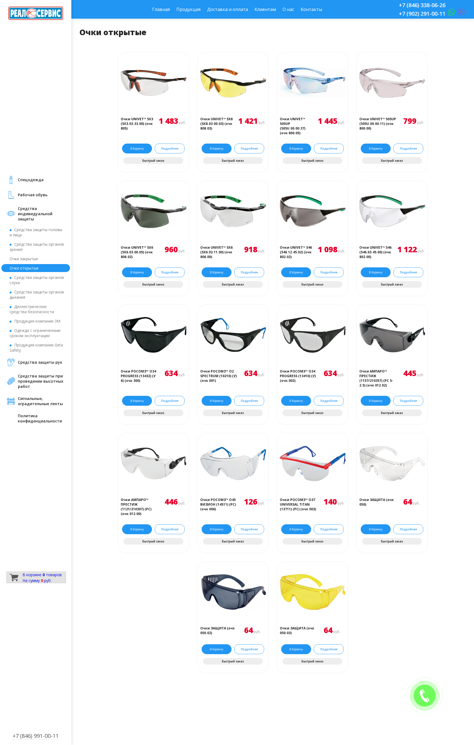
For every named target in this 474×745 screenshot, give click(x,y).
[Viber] (460, 13)
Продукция (188, 9)
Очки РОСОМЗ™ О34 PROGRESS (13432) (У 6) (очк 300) (138, 376)
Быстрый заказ (153, 161)
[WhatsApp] (450, 13)
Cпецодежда (31, 179)
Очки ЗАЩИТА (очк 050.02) (217, 630)
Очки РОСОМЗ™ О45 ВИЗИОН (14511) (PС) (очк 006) (218, 504)
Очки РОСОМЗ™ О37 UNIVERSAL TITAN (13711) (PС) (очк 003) (298, 504)
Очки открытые (24, 268)
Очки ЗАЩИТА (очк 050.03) (297, 630)
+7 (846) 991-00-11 (36, 736)
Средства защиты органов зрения (37, 247)
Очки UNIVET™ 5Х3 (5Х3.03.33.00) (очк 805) (137, 124)
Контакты (311, 9)
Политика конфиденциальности (40, 418)
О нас (288, 9)
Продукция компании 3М (37, 321)
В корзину (137, 148)
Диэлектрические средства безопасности (32, 309)
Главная (161, 9)
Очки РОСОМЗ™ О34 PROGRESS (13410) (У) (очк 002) (298, 376)
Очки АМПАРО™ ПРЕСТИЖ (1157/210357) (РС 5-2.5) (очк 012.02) (376, 378)
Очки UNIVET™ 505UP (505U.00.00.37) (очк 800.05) (292, 126)
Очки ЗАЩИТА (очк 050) (376, 502)
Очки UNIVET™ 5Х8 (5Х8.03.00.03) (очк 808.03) (216, 124)
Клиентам (265, 9)
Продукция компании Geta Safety (36, 347)
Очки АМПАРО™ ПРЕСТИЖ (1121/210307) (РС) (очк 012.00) (136, 506)
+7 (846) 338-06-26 (422, 5)
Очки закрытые (24, 258)
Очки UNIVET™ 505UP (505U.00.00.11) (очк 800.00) (377, 124)
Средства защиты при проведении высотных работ (40, 381)
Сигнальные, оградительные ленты (40, 401)
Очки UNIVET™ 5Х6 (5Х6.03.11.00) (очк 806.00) (216, 252)
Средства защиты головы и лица (36, 232)
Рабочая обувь (32, 194)
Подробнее (169, 148)
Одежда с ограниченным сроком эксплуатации (35, 333)
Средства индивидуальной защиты (35, 214)
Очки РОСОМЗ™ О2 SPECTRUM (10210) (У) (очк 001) (218, 376)
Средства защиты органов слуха (37, 280)
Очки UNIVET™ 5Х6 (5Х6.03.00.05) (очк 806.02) (137, 252)
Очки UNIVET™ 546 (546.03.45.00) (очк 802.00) (375, 252)
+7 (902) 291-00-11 (422, 13)
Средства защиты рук (40, 362)
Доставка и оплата (227, 9)
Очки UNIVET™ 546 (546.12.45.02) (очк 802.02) (296, 252)
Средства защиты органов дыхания (37, 294)
